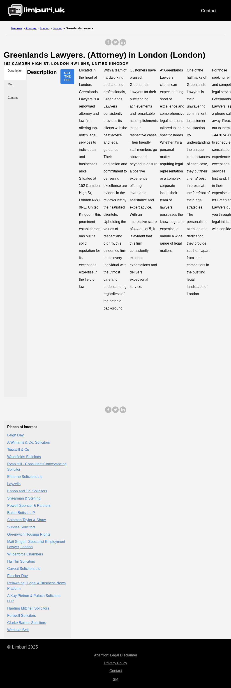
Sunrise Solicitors (21, 527)
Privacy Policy (115, 663)
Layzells (14, 484)
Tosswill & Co (18, 450)
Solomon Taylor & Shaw (26, 520)
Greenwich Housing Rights (28, 534)
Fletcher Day (17, 576)
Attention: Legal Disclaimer (115, 655)
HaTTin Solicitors (21, 561)
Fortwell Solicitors (21, 615)
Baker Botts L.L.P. (21, 513)
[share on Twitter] (115, 44)
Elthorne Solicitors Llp (24, 477)
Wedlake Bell (18, 630)
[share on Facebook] (108, 44)
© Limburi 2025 (22, 646)
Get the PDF (67, 76)
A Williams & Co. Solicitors (28, 442)
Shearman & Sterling (24, 498)
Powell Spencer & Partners (29, 505)
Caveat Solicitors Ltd (23, 569)
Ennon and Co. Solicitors (27, 491)
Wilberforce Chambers (25, 554)
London (44, 28)
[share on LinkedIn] (122, 44)
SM (115, 679)
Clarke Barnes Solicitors (26, 623)
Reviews (16, 28)
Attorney (31, 28)
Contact (209, 10)
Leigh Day (15, 435)
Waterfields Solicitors (24, 457)
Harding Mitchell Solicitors (28, 608)
